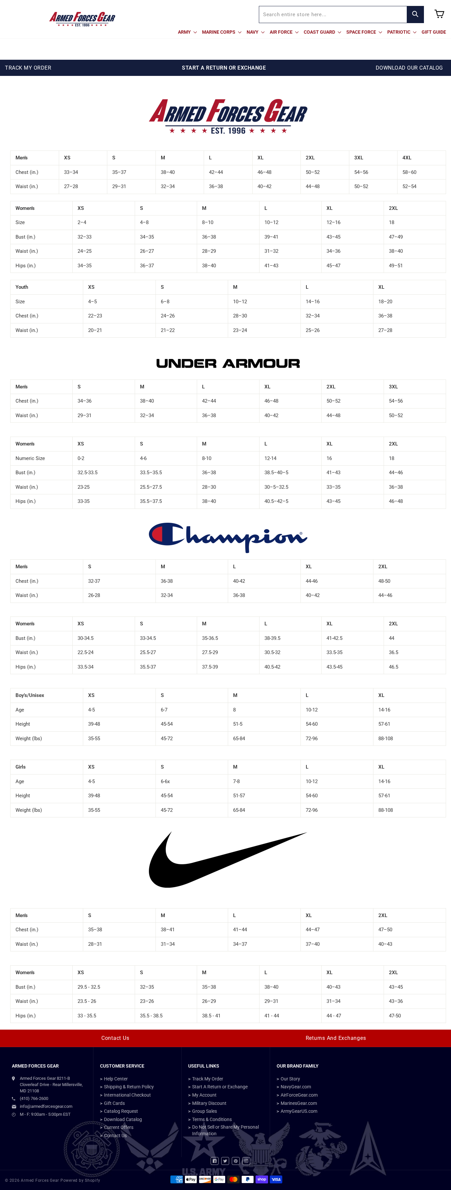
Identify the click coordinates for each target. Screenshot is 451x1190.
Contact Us (115, 1038)
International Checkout (127, 1095)
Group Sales (204, 1111)
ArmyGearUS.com (299, 1111)
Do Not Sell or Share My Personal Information (225, 1130)
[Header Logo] (82, 19)
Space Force (361, 32)
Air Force (282, 32)
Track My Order (207, 1078)
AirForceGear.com (299, 1095)
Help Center (116, 1078)
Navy (253, 32)
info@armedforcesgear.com (46, 1106)
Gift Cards (114, 1103)
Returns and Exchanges (336, 1038)
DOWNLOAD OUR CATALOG (409, 68)
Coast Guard (320, 32)
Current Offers (118, 1127)
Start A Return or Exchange (220, 1086)
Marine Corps (219, 32)
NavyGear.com (296, 1086)
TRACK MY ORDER (28, 68)
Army (185, 32)
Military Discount (209, 1103)
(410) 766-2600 (34, 1098)
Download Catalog (123, 1119)
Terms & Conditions (212, 1119)
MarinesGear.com (299, 1103)
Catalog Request (121, 1111)
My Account (204, 1095)
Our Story (290, 1078)
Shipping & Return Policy (129, 1086)
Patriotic (399, 32)
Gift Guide (434, 32)
